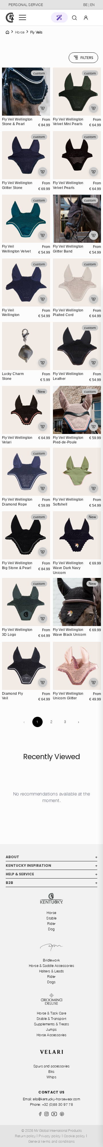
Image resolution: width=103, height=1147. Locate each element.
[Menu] (22, 17)
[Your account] (86, 17)
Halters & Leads (51, 971)
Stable (51, 918)
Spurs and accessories (51, 1066)
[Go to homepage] (10, 18)
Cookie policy (74, 1136)
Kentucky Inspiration (51, 865)
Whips (51, 1077)
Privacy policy (50, 1136)
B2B (51, 882)
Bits (51, 1071)
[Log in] (86, 17)
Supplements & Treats (51, 1024)
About (51, 856)
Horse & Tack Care (51, 1013)
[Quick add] (42, 108)
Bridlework (51, 960)
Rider (51, 923)
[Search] (74, 17)
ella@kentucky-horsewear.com (56, 1099)
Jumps (51, 1029)
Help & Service (51, 874)
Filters (86, 57)
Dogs (51, 982)
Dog (51, 929)
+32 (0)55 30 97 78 (57, 1104)
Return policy (25, 1136)
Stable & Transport (51, 1018)
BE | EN (88, 5)
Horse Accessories (52, 1035)
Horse (51, 913)
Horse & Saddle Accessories (51, 966)
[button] (59, 17)
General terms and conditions (51, 1141)
